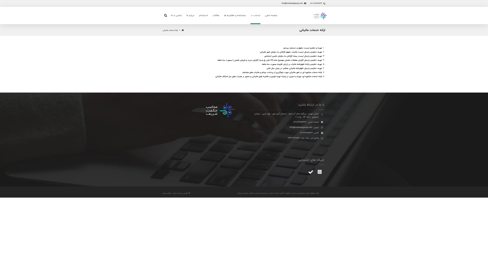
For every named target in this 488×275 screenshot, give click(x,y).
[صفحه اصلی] (183, 30)
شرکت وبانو (167, 193)
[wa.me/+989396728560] (319, 171)
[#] (310, 171)
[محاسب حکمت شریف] (320, 16)
